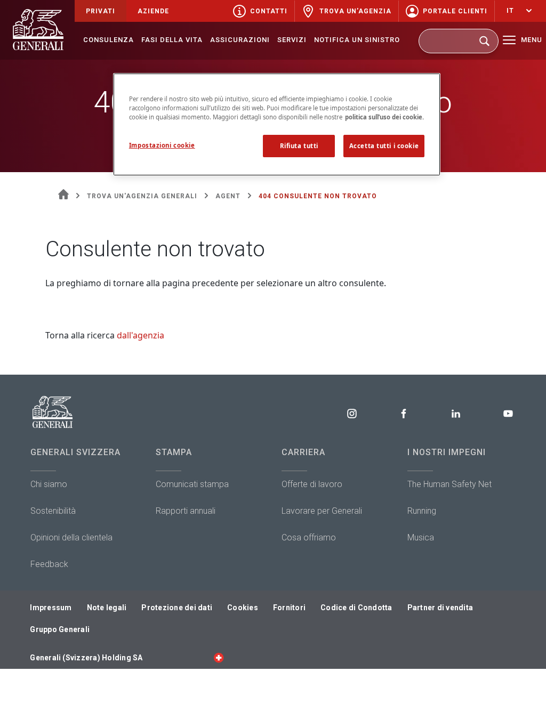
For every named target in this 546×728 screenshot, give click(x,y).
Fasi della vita (172, 40)
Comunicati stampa (192, 484)
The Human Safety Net (449, 484)
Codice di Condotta (356, 607)
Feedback (49, 564)
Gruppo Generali (60, 629)
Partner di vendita (440, 607)
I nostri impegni (446, 452)
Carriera (303, 452)
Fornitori (289, 607)
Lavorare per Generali (322, 511)
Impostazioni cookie (162, 145)
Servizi (292, 40)
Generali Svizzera (75, 452)
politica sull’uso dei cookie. (384, 117)
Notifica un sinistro (357, 40)
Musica (420, 537)
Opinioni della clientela (71, 537)
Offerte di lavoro (312, 484)
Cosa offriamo (309, 537)
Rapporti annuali (185, 511)
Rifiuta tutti (299, 146)
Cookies (242, 607)
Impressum (50, 607)
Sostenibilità (53, 511)
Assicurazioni (240, 40)
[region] (276, 124)
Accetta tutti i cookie (384, 146)
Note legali (107, 607)
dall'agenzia (140, 335)
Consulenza (108, 40)
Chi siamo (48, 484)
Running (421, 511)
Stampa (174, 452)
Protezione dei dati (176, 607)
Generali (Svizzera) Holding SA (86, 657)
